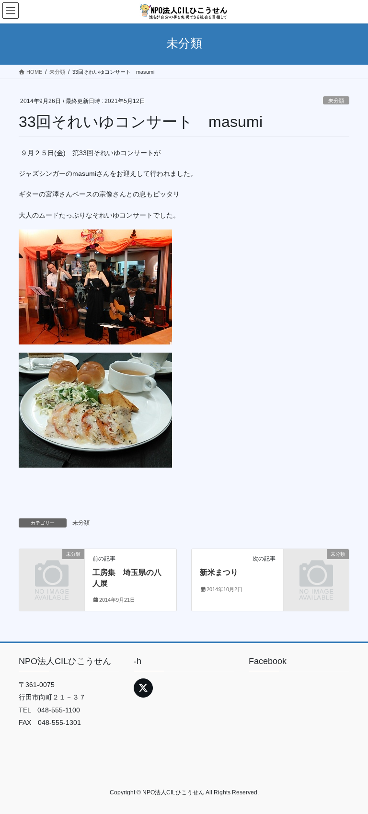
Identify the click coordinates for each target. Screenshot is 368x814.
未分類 (336, 100)
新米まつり (219, 572)
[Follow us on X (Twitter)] (143, 688)
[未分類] (51, 569)
